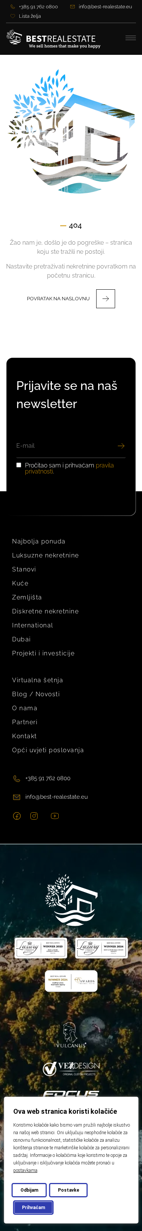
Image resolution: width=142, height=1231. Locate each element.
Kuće (20, 583)
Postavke (68, 1190)
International (32, 625)
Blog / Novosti (36, 694)
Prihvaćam (33, 1207)
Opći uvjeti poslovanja (48, 750)
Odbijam (29, 1190)
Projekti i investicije (43, 653)
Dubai (21, 639)
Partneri (24, 722)
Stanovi (24, 569)
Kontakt (24, 736)
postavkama (25, 1170)
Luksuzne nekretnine (45, 555)
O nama (24, 708)
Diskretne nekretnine (45, 611)
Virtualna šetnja (37, 680)
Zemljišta (27, 597)
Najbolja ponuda (39, 541)
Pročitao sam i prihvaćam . (69, 469)
